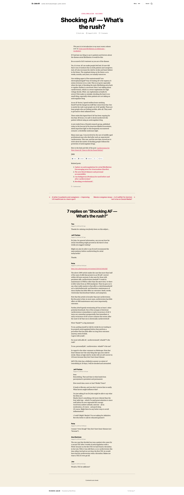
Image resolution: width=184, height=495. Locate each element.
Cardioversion (77, 186)
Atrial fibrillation (87, 13)
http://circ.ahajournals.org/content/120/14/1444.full (89, 269)
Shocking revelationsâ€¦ (84, 182)
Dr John (82, 33)
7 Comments (104, 33)
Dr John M (36, 3)
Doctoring (99, 13)
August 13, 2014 (92, 33)
